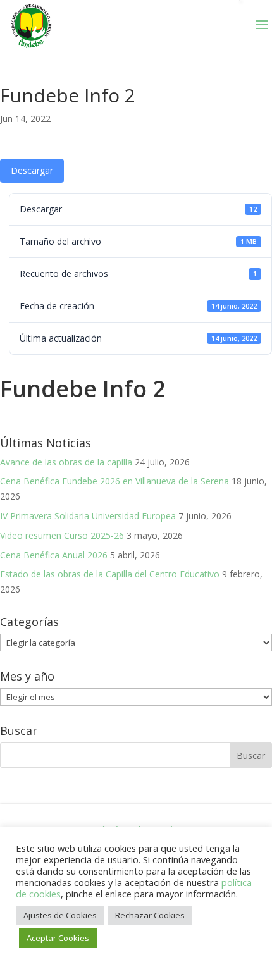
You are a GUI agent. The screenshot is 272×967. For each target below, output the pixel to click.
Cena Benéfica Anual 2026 (54, 555)
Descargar (32, 170)
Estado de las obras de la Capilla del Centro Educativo (109, 574)
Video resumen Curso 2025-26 (62, 535)
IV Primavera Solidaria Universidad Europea (88, 516)
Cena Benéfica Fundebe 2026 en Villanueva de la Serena (114, 481)
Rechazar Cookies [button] (150, 915)
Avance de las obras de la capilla (66, 462)
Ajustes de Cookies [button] (60, 915)
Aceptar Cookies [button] (58, 938)
